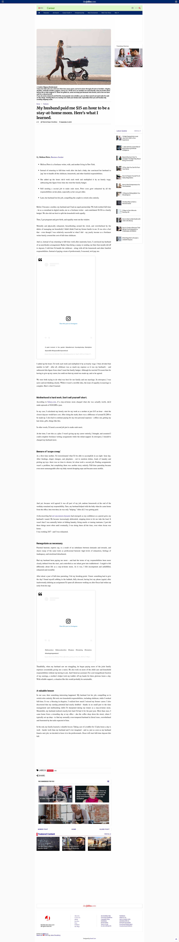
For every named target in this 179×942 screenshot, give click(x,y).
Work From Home (106, 13)
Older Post (105, 829)
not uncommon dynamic (61, 516)
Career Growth (66, 13)
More (116, 13)
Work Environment (93, 13)
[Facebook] (132, 8)
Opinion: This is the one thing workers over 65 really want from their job (65, 820)
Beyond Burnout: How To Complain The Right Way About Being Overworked (131, 158)
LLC (45, 934)
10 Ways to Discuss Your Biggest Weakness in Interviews (128, 59)
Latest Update (122, 131)
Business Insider (57, 157)
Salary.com (51, 402)
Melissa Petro (59, 354)
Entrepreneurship (79, 13)
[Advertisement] (74, 22)
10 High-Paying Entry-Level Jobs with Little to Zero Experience (130, 138)
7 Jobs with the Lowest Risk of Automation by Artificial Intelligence (131, 148)
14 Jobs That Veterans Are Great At (52, 798)
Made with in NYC (42, 935)
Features (46, 104)
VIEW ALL (137, 131)
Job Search (56, 13)
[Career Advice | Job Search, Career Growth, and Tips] (51, 8)
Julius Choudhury (55, 935)
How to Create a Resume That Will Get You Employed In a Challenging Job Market (131, 229)
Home (38, 104)
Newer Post (43, 829)
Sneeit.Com (93, 938)
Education (46, 13)
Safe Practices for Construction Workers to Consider (97, 846)
